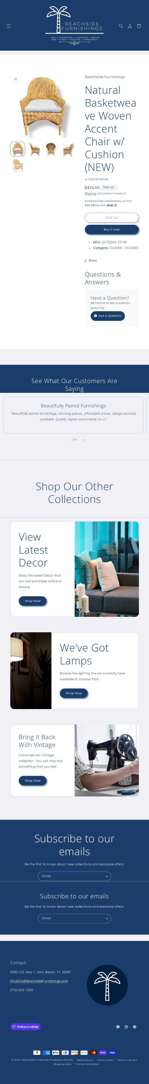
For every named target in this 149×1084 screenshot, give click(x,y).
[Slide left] (66, 440)
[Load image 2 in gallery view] (34, 149)
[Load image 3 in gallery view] (50, 149)
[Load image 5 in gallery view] (17, 166)
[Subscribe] (106, 876)
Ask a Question (110, 315)
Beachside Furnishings (35, 1060)
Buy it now (112, 229)
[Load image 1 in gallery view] (17, 149)
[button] (8, 25)
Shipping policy (63, 1064)
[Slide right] (83, 440)
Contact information (87, 1064)
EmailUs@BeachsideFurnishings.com (39, 981)
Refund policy (85, 1060)
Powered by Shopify (61, 1060)
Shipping (90, 193)
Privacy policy (105, 1060)
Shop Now (33, 601)
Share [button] (93, 260)
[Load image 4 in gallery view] (67, 149)
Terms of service (127, 1060)
